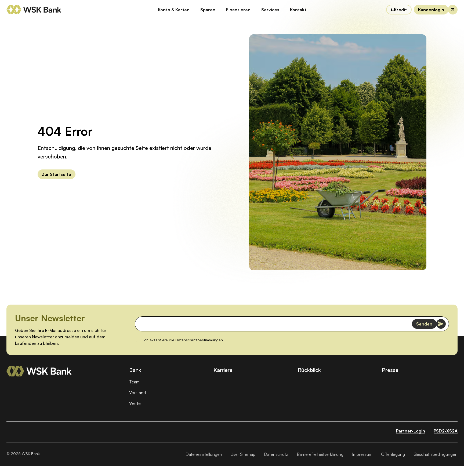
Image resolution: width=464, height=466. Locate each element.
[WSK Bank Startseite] (39, 371)
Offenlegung (393, 454)
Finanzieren (238, 9)
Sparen (207, 9)
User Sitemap (243, 454)
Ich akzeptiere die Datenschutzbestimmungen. (183, 339)
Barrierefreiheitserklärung (320, 454)
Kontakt (298, 9)
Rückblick (309, 370)
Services (270, 9)
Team (134, 381)
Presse (390, 370)
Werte (135, 403)
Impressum (362, 454)
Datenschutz (276, 454)
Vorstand (137, 392)
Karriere (223, 370)
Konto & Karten (174, 9)
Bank (135, 370)
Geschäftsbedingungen (436, 454)
